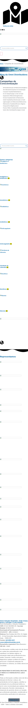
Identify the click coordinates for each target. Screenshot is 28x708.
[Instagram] (0, 30)
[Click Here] (1, 53)
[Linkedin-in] (4, 30)
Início (1, 63)
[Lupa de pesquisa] (26, 48)
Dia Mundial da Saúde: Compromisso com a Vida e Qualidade (14, 131)
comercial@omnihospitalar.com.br (10, 642)
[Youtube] (2, 30)
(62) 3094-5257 (10, 640)
